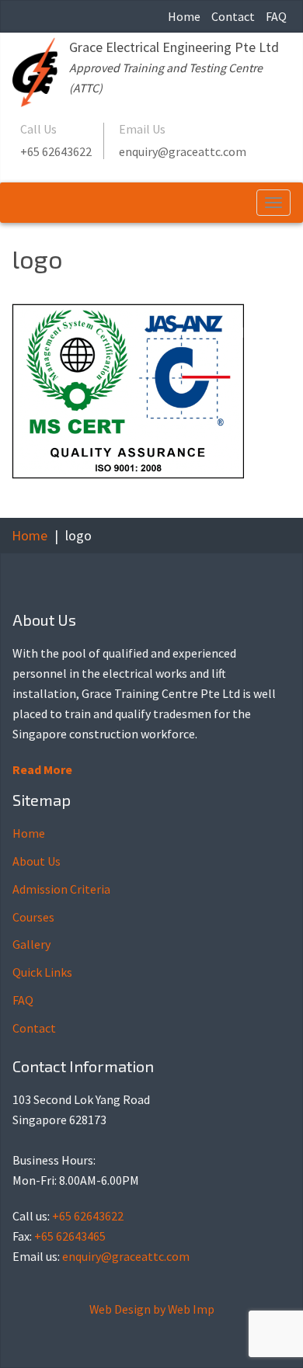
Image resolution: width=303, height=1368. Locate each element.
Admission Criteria (61, 889)
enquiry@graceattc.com (182, 151)
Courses (33, 917)
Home (184, 16)
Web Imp (191, 1309)
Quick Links (42, 972)
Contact (233, 16)
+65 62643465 (70, 1236)
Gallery (31, 944)
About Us (36, 861)
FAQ (276, 16)
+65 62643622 (56, 151)
